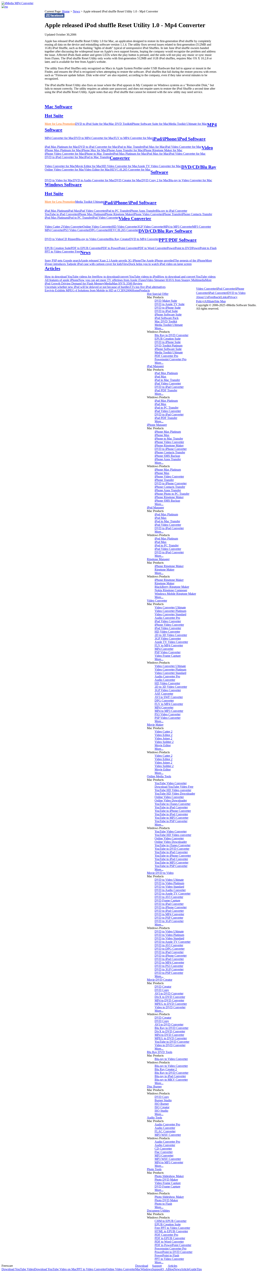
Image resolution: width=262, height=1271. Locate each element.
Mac (138, 1269)
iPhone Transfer (172, 214)
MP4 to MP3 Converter (178, 226)
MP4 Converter (54, 230)
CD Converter (163, 1148)
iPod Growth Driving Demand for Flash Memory (74, 283)
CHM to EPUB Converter (170, 1221)
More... (159, 328)
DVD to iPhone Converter (171, 449)
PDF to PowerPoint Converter (119, 248)
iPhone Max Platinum (91, 214)
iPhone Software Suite (168, 314)
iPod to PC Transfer (80, 217)
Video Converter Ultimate (170, 607)
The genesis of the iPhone (189, 260)
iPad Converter (218, 292)
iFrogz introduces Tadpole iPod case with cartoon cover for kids (83, 264)
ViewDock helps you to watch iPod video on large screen (157, 264)
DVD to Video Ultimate (169, 879)
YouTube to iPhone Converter (173, 810)
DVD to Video (54, 239)
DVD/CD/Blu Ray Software (165, 230)
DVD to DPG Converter (170, 948)
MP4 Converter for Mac (59, 138)
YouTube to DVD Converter (172, 848)
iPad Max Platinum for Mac (61, 146)
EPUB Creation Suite (58, 248)
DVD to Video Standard (169, 886)
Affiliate (209, 301)
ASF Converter (164, 693)
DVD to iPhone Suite (168, 307)
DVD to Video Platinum (169, 883)
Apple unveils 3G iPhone (125, 260)
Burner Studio (163, 1100)
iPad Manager (155, 366)
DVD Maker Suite (166, 300)
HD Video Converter (124, 226)
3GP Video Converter (150, 226)
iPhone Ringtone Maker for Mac (162, 150)
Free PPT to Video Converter (172, 1227)
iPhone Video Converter (147, 214)
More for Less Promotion (60, 123)
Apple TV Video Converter (171, 642)
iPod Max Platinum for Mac (130, 153)
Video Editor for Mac (97, 169)
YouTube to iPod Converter (171, 814)
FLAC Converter (165, 1131)
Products (144, 290)
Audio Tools (154, 1117)
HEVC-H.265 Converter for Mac (130, 169)
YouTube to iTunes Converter (172, 804)
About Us (202, 297)
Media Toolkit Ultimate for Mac (188, 123)
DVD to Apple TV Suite (170, 304)
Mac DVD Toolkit (120, 123)
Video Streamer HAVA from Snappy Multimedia (175, 280)
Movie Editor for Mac (88, 166)
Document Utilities (158, 1210)
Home (66, 11)
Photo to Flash (163, 1203)
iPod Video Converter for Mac (187, 153)
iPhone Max (162, 435)
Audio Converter (165, 679)
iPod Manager (155, 507)
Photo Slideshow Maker (169, 1176)
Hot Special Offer (157, 293)
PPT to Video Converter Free (62, 251)
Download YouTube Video (18, 1269)
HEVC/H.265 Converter (123, 230)
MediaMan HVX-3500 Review (123, 283)
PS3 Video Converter (76, 230)
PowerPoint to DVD (179, 248)
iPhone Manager (157, 424)
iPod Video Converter (105, 217)
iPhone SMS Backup (167, 455)
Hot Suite (54, 115)
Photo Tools (154, 1169)
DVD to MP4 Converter (144, 239)
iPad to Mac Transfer (130, 146)
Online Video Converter (97, 226)
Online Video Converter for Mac (64, 169)
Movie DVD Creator (159, 979)
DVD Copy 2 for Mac (155, 180)
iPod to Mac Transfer (97, 157)
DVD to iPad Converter (169, 386)
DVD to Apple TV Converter (172, 893)
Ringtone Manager (158, 559)
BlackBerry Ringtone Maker (172, 586)
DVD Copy (162, 990)
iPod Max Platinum (56, 217)
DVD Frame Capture (167, 900)
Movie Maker (155, 724)
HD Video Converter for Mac (120, 166)
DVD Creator (163, 986)
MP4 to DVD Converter (169, 1000)
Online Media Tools (159, 776)
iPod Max (160, 517)
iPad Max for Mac (154, 146)
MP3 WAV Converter (168, 1134)
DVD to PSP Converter (169, 917)
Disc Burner (154, 1086)
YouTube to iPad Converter (61, 214)
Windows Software (63, 184)
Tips (199, 1269)
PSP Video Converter (167, 652)
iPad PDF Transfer (166, 390)
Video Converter (135, 218)
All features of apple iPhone (61, 280)
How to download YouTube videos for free (71, 276)
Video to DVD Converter (170, 1007)
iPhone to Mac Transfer (98, 153)
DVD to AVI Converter (169, 897)
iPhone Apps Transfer (143, 210)
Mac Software (58, 106)
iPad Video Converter (93, 210)
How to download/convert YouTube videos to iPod (127, 276)
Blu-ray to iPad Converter (171, 210)
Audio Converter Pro (167, 617)
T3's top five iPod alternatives (148, 287)
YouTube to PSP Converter (171, 821)
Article (185, 1269)
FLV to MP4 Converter (169, 645)
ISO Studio (161, 1110)
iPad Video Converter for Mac (183, 146)
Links (224, 297)
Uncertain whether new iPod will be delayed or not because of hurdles (87, 287)
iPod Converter (226, 288)
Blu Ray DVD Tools (159, 1052)
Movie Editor (163, 745)
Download (141, 1265)
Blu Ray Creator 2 (166, 1069)
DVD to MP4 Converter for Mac (94, 138)
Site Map (220, 301)
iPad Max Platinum (56, 210)
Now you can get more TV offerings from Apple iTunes (112, 280)
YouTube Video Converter (171, 783)
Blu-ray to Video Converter (92, 239)
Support (157, 1265)
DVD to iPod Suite (166, 311)
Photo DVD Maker (166, 1179)
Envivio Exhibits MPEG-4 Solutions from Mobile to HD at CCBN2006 (88, 290)
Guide (193, 1269)
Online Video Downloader (171, 800)
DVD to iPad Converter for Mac (98, 146)
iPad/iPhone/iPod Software (179, 138)
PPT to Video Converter (169, 1258)
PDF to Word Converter (152, 248)
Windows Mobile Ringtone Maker (175, 593)
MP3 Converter (201, 226)
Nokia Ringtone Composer (171, 590)
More (208, 260)
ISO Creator (162, 1107)
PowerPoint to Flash (204, 248)
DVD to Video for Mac (59, 180)
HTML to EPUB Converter (171, 1231)
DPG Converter (99, 230)
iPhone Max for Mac (93, 150)
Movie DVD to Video (160, 872)
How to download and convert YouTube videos (187, 276)
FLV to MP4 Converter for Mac (133, 138)
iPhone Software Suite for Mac (150, 123)
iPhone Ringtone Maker (118, 214)
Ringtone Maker (164, 569)
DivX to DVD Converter (170, 997)
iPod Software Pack (167, 318)
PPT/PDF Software (178, 239)
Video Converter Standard (170, 614)
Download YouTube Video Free (174, 786)
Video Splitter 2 (164, 741)
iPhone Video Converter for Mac (64, 153)
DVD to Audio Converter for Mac (94, 180)
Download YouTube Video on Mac (55, 1269)
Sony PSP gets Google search (63, 260)
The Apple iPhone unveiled (157, 260)
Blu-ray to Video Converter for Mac (190, 180)
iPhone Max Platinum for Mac (63, 150)
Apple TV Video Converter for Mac (159, 166)
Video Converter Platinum (170, 611)
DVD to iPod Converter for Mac (64, 157)
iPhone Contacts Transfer (197, 214)
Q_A (165, 1269)
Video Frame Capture (168, 655)
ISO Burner (162, 1103)
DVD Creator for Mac (128, 180)
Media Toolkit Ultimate (89, 201)
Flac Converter (164, 1152)
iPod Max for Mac (158, 153)
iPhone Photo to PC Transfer (172, 493)
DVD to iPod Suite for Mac (92, 123)
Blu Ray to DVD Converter (171, 335)
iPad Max (74, 210)
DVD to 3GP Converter (169, 921)
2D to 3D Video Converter (171, 635)
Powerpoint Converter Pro (170, 359)
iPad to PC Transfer (118, 210)
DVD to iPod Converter (169, 528)
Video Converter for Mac (60, 166)
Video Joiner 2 (163, 738)
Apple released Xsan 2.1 (95, 260)
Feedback (214, 297)
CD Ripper (69, 239)
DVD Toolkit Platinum (168, 345)
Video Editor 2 (163, 735)
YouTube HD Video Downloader (175, 793)
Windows (146, 1269)
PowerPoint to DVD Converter (173, 1252)
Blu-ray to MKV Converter (171, 1079)
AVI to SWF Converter (169, 697)
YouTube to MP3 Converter (171, 817)
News (76, 11)
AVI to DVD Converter (169, 993)
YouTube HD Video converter (173, 790)
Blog (171, 1269)
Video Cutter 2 (54, 226)
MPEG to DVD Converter (171, 1003)
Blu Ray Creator (119, 239)
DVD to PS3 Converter (169, 966)
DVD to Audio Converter (170, 890)
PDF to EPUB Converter (86, 248)
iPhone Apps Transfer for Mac (124, 150)
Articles (52, 268)
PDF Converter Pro (166, 355)
